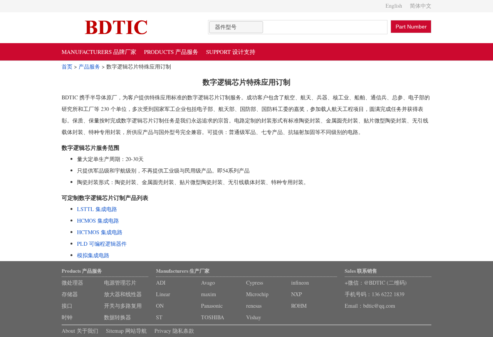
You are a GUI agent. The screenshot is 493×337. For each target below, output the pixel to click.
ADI (161, 282)
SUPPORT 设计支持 (230, 51)
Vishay (253, 317)
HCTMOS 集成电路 (99, 232)
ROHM (299, 305)
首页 (67, 66)
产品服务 (89, 66)
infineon (300, 282)
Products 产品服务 (82, 270)
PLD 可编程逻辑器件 (102, 243)
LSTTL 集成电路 (97, 209)
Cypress (254, 282)
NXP (296, 294)
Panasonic (212, 305)
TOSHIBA (212, 317)
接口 (67, 305)
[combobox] (236, 27)
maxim (208, 294)
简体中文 (420, 5)
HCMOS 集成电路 (98, 220)
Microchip (257, 294)
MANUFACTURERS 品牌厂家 (99, 51)
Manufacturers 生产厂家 (183, 270)
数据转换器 (117, 317)
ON (160, 305)
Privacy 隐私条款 (174, 330)
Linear (163, 294)
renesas (254, 305)
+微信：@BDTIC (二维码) (376, 282)
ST (159, 317)
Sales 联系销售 (361, 270)
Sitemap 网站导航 (126, 330)
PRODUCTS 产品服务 (171, 51)
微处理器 (72, 282)
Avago (208, 282)
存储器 (70, 294)
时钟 (67, 317)
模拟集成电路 (93, 255)
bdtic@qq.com (379, 305)
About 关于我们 (80, 330)
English (394, 5)
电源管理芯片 (120, 282)
